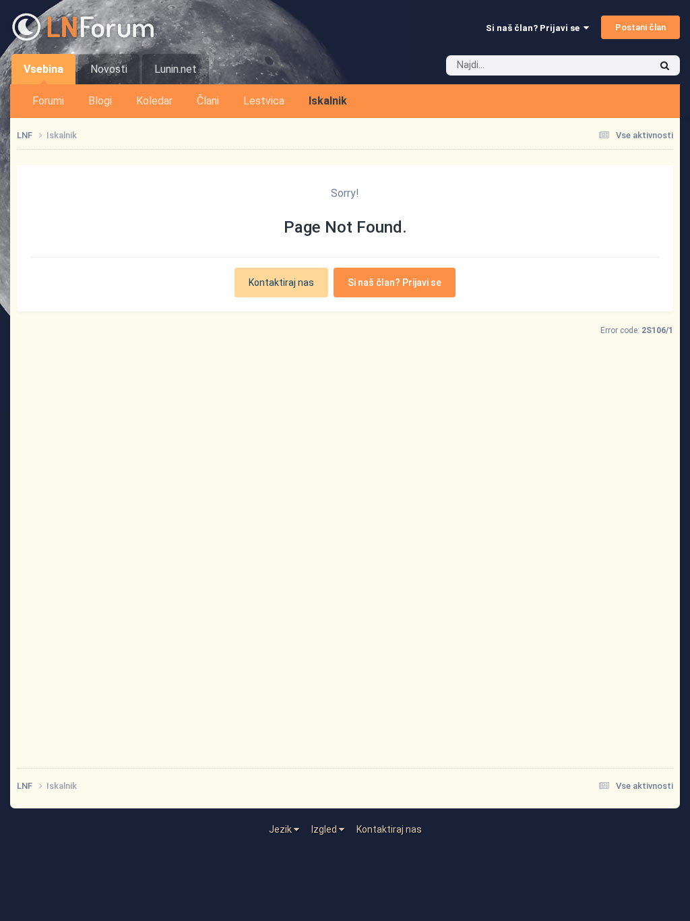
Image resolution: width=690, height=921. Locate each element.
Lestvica (263, 100)
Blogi (100, 100)
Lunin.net (175, 69)
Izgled (325, 829)
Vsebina (43, 69)
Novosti (108, 69)
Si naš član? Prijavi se (535, 28)
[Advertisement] (345, 593)
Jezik (281, 829)
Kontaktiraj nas (281, 282)
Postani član (640, 27)
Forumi (48, 100)
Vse (624, 65)
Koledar (154, 100)
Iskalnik (328, 100)
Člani (208, 100)
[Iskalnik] (665, 65)
